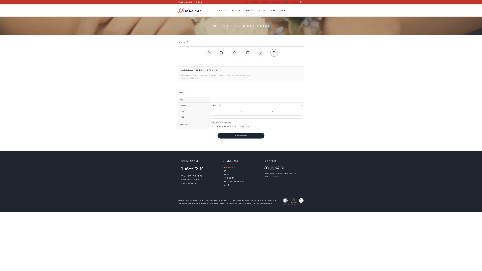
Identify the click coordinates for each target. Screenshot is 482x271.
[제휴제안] (247, 54)
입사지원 (226, 185)
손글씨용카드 (250, 10)
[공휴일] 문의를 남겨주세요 (189, 183)
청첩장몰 (199, 2)
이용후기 (286, 2)
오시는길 (226, 174)
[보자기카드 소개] (208, 54)
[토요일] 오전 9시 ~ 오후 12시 (190, 179)
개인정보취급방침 (266, 204)
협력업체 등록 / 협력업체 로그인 (234, 181)
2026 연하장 (222, 10)
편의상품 (262, 10)
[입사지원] (274, 54)
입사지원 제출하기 (241, 135)
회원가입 (255, 2)
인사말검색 (276, 2)
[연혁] (221, 54)
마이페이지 (265, 2)
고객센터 (295, 2)
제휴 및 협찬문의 (229, 178)
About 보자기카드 (229, 167)
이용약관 (256, 204)
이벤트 (283, 10)
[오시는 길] (234, 54)
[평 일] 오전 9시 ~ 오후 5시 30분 (191, 176)
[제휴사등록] (261, 54)
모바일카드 (273, 10)
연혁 (225, 171)
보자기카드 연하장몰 (185, 2)
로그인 (247, 2)
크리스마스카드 (236, 10)
